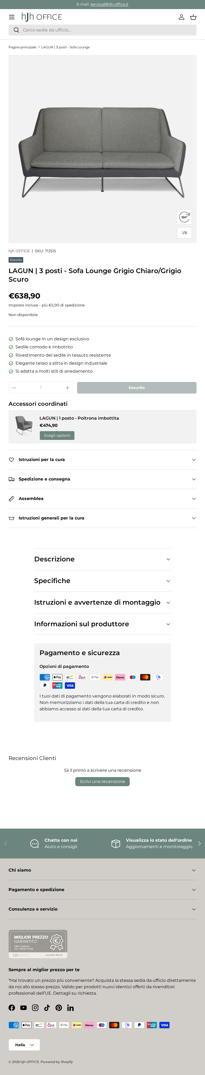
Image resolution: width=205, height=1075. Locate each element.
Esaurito (137, 387)
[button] (193, 17)
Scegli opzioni (57, 435)
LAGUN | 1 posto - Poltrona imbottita (79, 418)
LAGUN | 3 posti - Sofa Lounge (65, 47)
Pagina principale (22, 47)
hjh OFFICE (19, 251)
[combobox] (102, 30)
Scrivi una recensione (102, 781)
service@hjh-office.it (109, 4)
